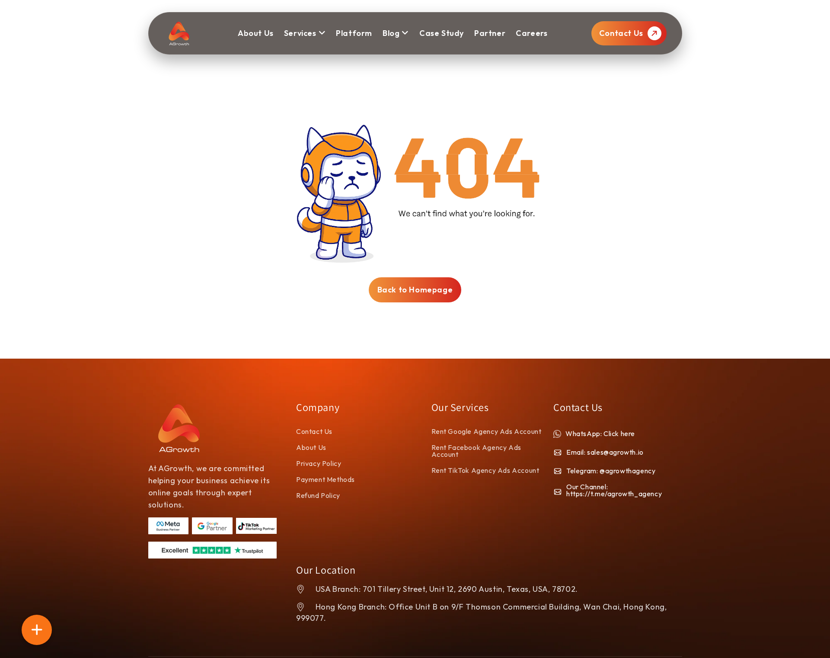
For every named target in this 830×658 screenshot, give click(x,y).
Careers (531, 33)
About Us (311, 447)
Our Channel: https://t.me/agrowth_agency (614, 490)
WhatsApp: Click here (600, 433)
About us (256, 33)
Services (300, 33)
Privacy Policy (318, 463)
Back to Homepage (415, 290)
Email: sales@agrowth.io (605, 452)
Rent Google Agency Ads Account (486, 431)
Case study (441, 33)
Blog (391, 33)
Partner (489, 33)
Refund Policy (318, 495)
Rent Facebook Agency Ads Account (476, 451)
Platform (354, 33)
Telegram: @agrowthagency (610, 470)
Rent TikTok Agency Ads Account (485, 470)
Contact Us (622, 33)
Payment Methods (325, 479)
